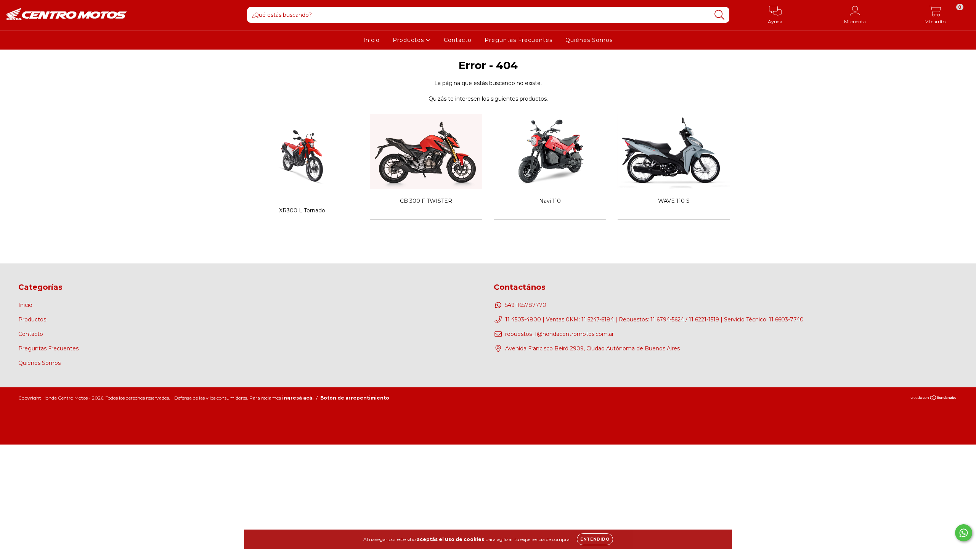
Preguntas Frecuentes (518, 40)
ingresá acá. (297, 398)
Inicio (371, 40)
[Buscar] (720, 15)
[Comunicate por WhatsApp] (963, 532)
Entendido (595, 539)
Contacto (458, 40)
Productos (409, 40)
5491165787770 (525, 305)
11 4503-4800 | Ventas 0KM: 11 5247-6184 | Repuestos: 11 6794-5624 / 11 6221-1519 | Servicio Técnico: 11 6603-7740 (654, 319)
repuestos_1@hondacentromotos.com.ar (559, 334)
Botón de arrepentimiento (354, 398)
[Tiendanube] (934, 398)
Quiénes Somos (589, 40)
